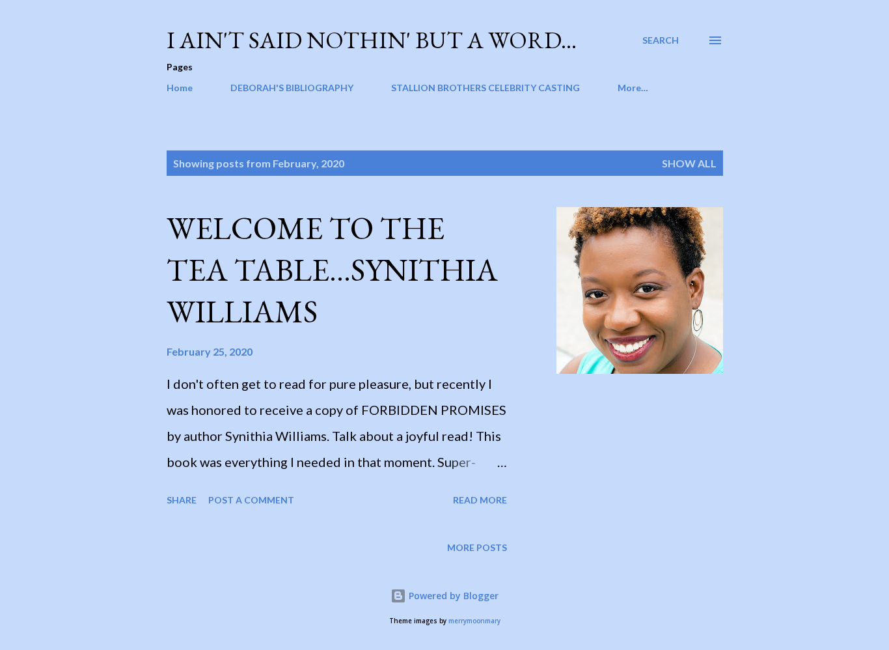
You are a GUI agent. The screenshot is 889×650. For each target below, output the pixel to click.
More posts (477, 547)
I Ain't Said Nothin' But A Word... (372, 40)
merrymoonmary (474, 621)
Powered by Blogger (452, 595)
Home (180, 87)
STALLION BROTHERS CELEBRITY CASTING (485, 87)
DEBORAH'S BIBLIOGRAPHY (291, 87)
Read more (480, 499)
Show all (689, 163)
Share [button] (182, 499)
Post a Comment (251, 499)
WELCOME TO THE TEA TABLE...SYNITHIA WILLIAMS (332, 270)
